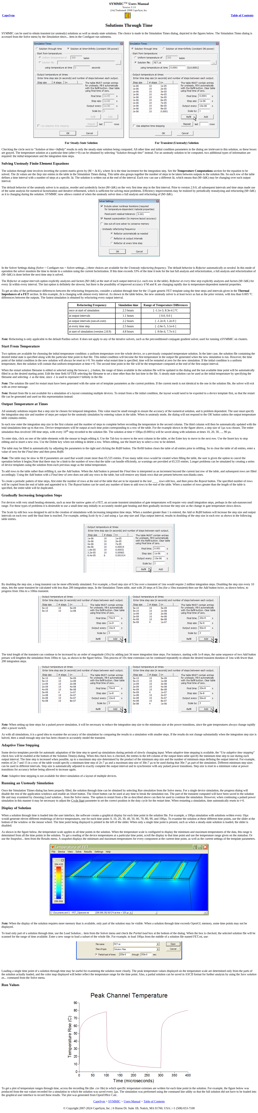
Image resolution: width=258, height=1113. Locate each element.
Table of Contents (154, 1101)
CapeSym (99, 1101)
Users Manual (132, 1101)
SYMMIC (114, 1101)
